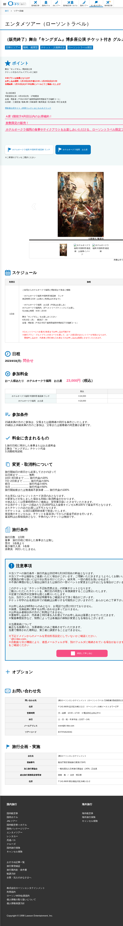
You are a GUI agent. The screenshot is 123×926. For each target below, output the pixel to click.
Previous (34, 206)
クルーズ (11, 844)
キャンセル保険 (14, 851)
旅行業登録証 (13, 866)
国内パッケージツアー (18, 828)
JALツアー (12, 821)
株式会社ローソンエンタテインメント (26, 888)
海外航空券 (87, 813)
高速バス (11, 840)
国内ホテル (12, 817)
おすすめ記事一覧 (16, 862)
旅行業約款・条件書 (17, 870)
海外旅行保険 (88, 817)
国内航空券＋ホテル (17, 825)
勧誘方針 (11, 873)
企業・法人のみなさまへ (19, 877)
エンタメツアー (14, 832)
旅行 (7, 11)
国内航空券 (12, 813)
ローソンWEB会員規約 (18, 895)
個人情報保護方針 (16, 903)
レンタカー (12, 836)
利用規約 (11, 892)
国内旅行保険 (13, 847)
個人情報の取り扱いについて (21, 899)
